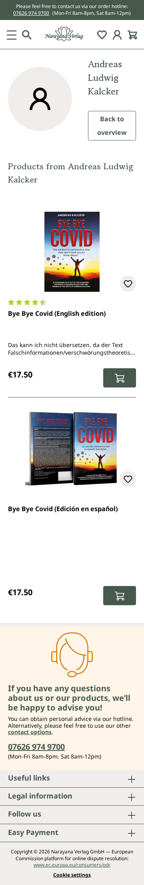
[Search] (26, 34)
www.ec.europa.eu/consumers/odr (72, 864)
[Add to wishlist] (128, 284)
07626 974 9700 (31, 13)
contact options (30, 732)
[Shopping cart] (132, 34)
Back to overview (112, 125)
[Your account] (117, 34)
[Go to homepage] (72, 34)
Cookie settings (72, 875)
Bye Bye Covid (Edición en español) (63, 508)
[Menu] (11, 34)
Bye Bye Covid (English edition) (57, 313)
